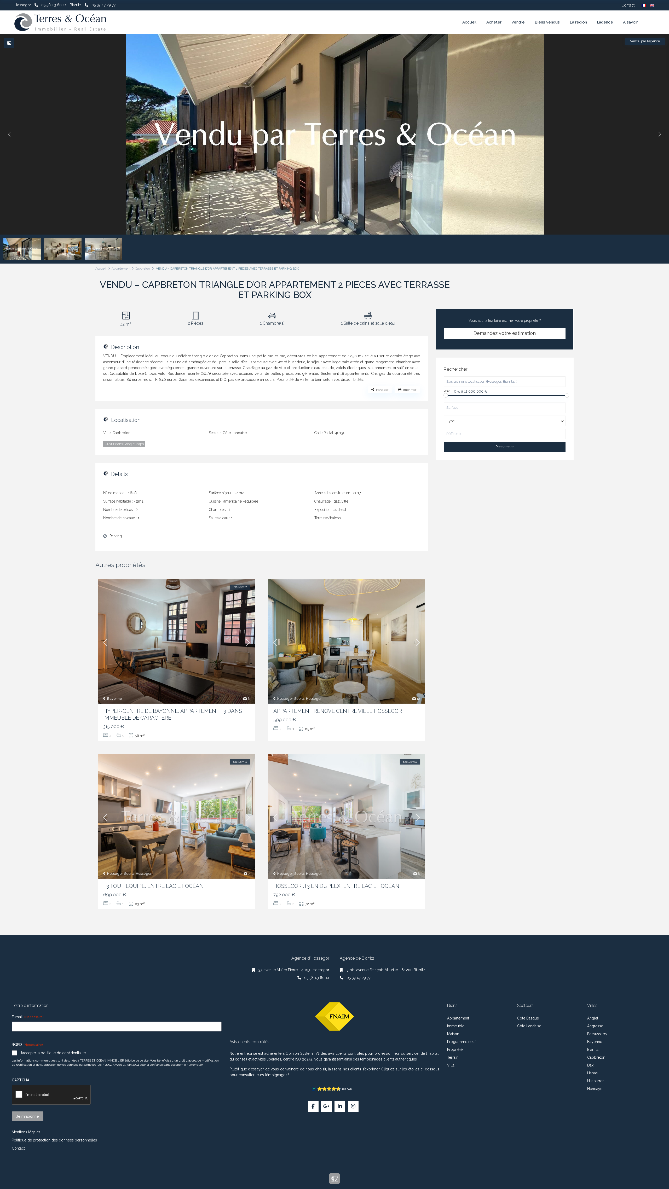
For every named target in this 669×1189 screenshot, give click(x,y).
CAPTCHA (20, 1080)
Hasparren (595, 1081)
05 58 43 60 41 (53, 5)
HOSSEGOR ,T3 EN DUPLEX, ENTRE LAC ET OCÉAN (336, 886)
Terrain (452, 1057)
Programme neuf (461, 1042)
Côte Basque (528, 1018)
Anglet (592, 1018)
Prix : (447, 391)
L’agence (605, 22)
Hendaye (594, 1089)
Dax (590, 1065)
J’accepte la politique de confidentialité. (53, 1053)
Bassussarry (597, 1034)
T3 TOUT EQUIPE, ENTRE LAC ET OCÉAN (153, 886)
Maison (453, 1034)
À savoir (630, 22)
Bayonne (114, 699)
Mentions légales (26, 1132)
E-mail (27, 1017)
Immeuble (455, 1026)
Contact (628, 5)
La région (578, 22)
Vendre (518, 22)
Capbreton (142, 268)
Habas (592, 1073)
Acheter (493, 22)
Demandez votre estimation (505, 333)
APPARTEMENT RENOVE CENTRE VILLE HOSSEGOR (337, 711)
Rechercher (504, 447)
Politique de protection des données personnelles (54, 1140)
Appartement (121, 268)
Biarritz (593, 1049)
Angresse (595, 1026)
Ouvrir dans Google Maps (124, 444)
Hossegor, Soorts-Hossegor (299, 699)
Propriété (455, 1049)
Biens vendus (547, 22)
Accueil (469, 22)
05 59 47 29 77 (103, 5)
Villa (450, 1065)
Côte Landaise (235, 433)
